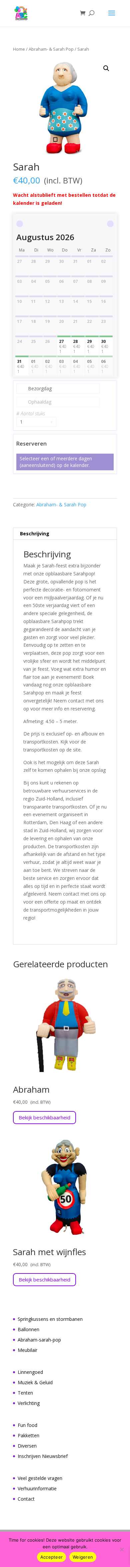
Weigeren (83, 1557)
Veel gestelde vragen (40, 1478)
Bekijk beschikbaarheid (44, 1117)
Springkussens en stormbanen (50, 1319)
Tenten (25, 1393)
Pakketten (28, 1435)
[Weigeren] (121, 1549)
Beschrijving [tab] (34, 533)
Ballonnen (28, 1329)
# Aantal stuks (30, 413)
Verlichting (29, 1403)
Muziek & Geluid (35, 1382)
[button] (106, 68)
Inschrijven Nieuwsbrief (43, 1456)
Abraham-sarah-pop (39, 1340)
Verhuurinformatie (37, 1488)
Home (19, 49)
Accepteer (51, 1557)
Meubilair (27, 1350)
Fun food (27, 1425)
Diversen (27, 1446)
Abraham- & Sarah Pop (51, 49)
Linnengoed (30, 1372)
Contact (26, 1499)
